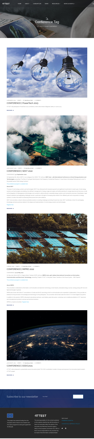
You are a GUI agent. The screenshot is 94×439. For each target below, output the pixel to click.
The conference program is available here (17, 184)
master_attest (29, 100)
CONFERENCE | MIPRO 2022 (20, 269)
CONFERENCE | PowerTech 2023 (22, 103)
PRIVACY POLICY (75, 423)
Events (19, 100)
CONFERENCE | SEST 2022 (20, 171)
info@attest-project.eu (67, 420)
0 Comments (38, 100)
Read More (9, 110)
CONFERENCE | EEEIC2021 (20, 366)
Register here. (10, 204)
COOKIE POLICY (66, 423)
